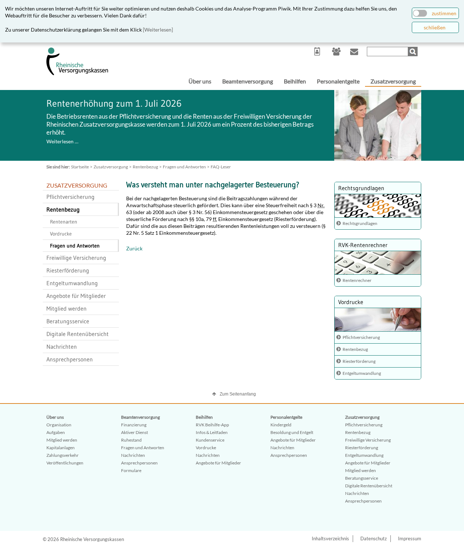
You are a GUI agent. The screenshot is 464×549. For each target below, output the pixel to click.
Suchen (413, 51)
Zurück (134, 248)
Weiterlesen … (62, 141)
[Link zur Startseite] (77, 73)
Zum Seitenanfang (238, 394)
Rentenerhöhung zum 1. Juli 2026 (114, 103)
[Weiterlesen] (158, 29)
